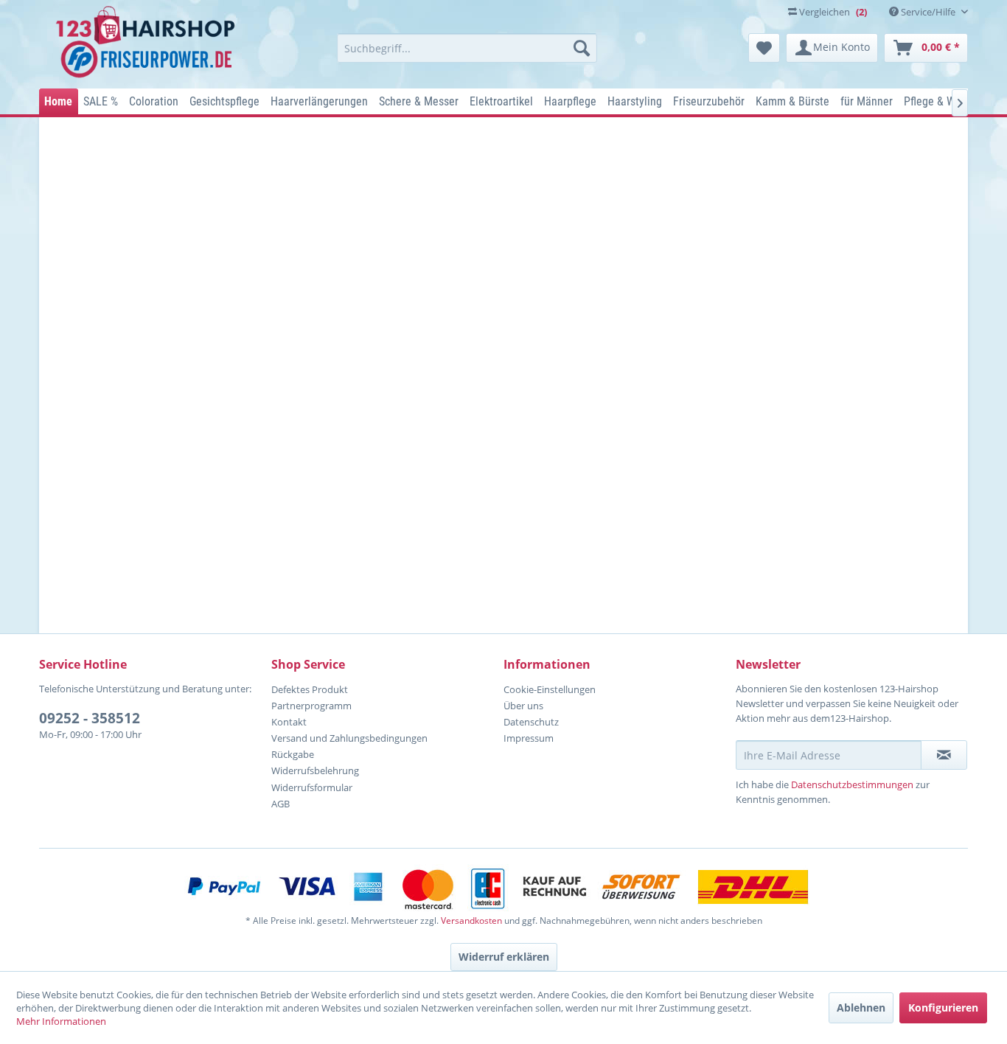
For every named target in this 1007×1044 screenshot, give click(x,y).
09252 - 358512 (89, 718)
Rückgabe (292, 754)
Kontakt (289, 721)
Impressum (528, 738)
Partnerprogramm (311, 705)
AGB (280, 803)
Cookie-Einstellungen (549, 689)
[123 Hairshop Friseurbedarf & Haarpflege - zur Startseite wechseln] (147, 42)
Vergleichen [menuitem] (832, 11)
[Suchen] (581, 48)
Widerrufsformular (311, 787)
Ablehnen (861, 1007)
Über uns (523, 705)
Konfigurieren (943, 1007)
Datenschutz (531, 721)
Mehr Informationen (61, 1021)
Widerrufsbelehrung (315, 770)
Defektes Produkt (309, 689)
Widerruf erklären (504, 957)
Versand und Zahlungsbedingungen (349, 738)
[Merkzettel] (764, 48)
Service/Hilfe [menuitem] (928, 11)
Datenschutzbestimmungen (852, 784)
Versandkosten (471, 920)
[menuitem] (467, 48)
